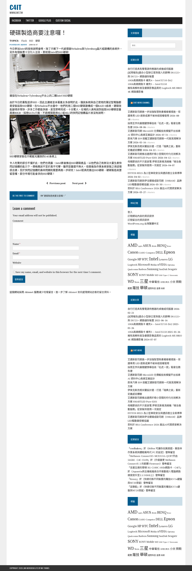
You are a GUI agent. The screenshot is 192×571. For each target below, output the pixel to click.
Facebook (16, 20)
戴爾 (130, 288)
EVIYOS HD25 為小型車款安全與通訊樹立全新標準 (155, 173)
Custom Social (63, 20)
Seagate (172, 269)
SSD (31, 40)
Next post (77, 183)
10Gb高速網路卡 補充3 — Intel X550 (147, 84)
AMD (132, 245)
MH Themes (45, 568)
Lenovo (163, 259)
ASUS (147, 245)
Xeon (137, 282)
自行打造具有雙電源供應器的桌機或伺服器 (150, 68)
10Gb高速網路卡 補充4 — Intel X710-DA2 (150, 80)
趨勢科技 (152, 288)
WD (131, 281)
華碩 (143, 287)
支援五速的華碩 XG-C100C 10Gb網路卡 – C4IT (155, 467)
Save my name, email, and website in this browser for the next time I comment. (58, 272)
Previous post (58, 183)
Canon (133, 252)
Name (16, 244)
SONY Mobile (146, 275)
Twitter (30, 20)
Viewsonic (174, 275)
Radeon (143, 269)
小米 (172, 282)
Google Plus (45, 20)
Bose (169, 246)
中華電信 (154, 282)
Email (16, 253)
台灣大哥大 (164, 282)
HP (139, 259)
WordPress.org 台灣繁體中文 (143, 223)
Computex (150, 252)
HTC (145, 259)
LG (170, 259)
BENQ (161, 245)
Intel (153, 259)
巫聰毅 (133, 486)
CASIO (142, 252)
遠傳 (158, 288)
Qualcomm (133, 269)
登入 (130, 212)
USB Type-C (164, 275)
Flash (24, 40)
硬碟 (37, 40)
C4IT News (137, 350)
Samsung (153, 269)
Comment (18, 220)
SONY (133, 274)
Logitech (132, 264)
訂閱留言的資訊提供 (138, 219)
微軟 (179, 282)
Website (17, 262)
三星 (144, 281)
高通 (163, 288)
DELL (159, 252)
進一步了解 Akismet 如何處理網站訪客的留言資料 (82, 292)
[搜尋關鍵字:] (153, 45)
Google (132, 259)
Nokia (154, 264)
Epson (169, 252)
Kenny (24, 45)
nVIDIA (162, 264)
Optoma (171, 265)
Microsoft (144, 264)
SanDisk (163, 269)
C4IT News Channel (141, 102)
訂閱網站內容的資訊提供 (141, 216)
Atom (154, 246)
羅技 (135, 288)
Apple (140, 246)
